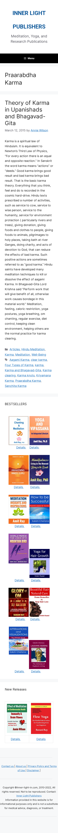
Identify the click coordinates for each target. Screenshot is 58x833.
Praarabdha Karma (28, 380)
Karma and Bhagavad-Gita (23, 370)
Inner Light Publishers (29, 795)
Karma (9, 354)
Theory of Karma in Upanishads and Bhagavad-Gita (27, 112)
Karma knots (26, 375)
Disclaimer (33, 770)
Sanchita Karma (15, 386)
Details (21, 447)
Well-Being (39, 354)
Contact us (7, 766)
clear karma (39, 359)
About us (21, 766)
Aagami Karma (19, 359)
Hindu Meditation (33, 349)
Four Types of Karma (19, 365)
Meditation (22, 354)
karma (39, 365)
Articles (15, 349)
